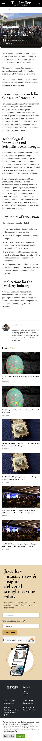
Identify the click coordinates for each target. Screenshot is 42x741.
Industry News (11, 26)
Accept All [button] (21, 736)
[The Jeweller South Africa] (21, 3)
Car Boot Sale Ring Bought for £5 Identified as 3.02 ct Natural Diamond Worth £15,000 (21, 444)
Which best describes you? (13, 621)
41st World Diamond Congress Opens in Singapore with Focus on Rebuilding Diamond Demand (19, 511)
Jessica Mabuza (14, 40)
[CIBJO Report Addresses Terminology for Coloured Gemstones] (21, 363)
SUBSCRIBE (9, 632)
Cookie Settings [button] (9, 736)
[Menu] (3, 3)
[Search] (39, 3)
